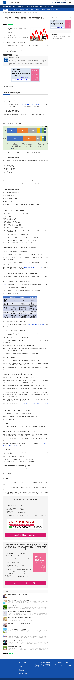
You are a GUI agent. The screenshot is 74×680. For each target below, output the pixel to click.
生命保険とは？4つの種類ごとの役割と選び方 (33, 267)
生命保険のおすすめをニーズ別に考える (16, 640)
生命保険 (13, 12)
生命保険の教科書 (13, 2)
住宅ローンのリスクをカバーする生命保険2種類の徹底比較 (19, 617)
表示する (11, 86)
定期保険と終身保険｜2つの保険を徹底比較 (35, 324)
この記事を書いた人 (7, 55)
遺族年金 (5, 284)
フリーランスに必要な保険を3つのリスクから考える (18, 629)
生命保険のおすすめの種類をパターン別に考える (17, 634)
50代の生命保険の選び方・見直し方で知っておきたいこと (19, 594)
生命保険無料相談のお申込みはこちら (25, 535)
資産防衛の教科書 (7, 12)
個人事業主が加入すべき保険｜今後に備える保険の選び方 (19, 611)
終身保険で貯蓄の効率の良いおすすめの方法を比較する (19, 605)
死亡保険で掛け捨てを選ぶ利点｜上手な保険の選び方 (18, 600)
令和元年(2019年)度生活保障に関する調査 (31, 104)
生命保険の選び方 (19, 12)
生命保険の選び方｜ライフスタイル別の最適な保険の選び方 (19, 623)
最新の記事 (16, 55)
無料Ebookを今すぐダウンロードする (25, 583)
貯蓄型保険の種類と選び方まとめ (14, 646)
